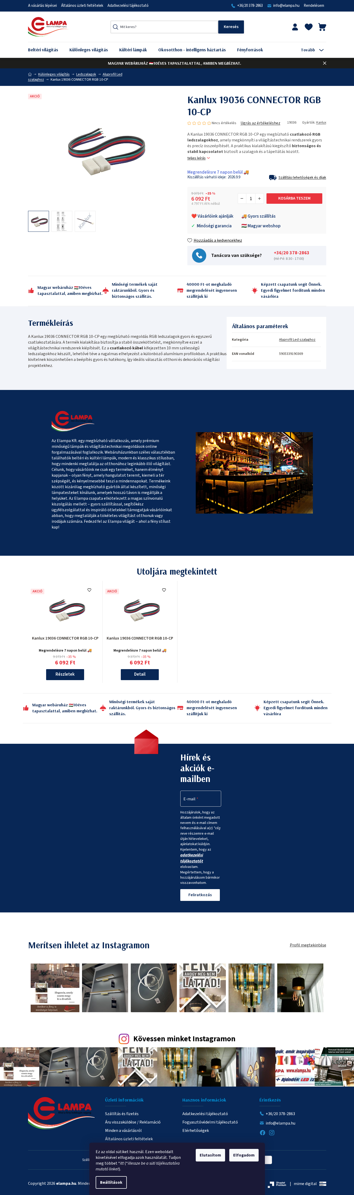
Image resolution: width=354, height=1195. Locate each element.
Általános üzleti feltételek (82, 5)
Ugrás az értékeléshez (260, 123)
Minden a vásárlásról (123, 1130)
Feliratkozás (200, 895)
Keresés (231, 27)
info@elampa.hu (286, 5)
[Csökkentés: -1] (242, 198)
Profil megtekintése (308, 945)
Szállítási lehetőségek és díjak (302, 177)
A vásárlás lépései (42, 5)
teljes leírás (196, 158)
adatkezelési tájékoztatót (191, 858)
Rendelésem (314, 5)
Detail (139, 674)
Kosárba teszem (294, 198)
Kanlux (321, 122)
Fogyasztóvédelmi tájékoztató (210, 1122)
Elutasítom (210, 1155)
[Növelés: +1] (259, 198)
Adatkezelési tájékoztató (128, 5)
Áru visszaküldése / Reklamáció (133, 1122)
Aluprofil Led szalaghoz (297, 339)
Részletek (65, 674)
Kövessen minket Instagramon (184, 1039)
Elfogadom (244, 1155)
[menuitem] (47, 50)
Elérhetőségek (195, 1130)
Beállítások (111, 1182)
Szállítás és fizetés (122, 1114)
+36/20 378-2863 (250, 5)
